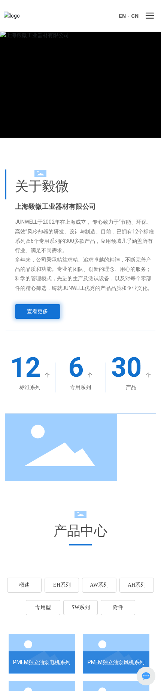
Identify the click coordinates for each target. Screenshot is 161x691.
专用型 (43, 607)
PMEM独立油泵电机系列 (41, 662)
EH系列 (62, 585)
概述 (24, 585)
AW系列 (99, 585)
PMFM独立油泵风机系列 (116, 662)
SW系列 (81, 607)
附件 (118, 607)
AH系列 (137, 585)
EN (122, 16)
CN (135, 16)
